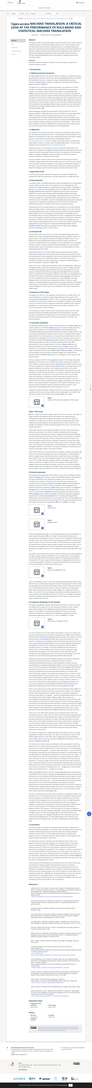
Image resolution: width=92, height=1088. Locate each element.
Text (13, 44)
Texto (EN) (48, 13)
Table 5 (67, 615)
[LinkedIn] (22, 1070)
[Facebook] (24, 1070)
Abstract (14, 40)
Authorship (35, 35)
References (15, 47)
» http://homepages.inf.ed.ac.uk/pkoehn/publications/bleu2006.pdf (52, 896)
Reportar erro (90, 387)
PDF (57, 13)
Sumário (13, 13)
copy (70, 18)
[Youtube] (26, 1070)
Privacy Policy (63, 1085)
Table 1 (65, 394)
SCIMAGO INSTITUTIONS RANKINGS (51, 35)
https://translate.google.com (56, 145)
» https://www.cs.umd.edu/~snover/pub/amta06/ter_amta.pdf (50, 967)
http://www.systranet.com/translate (40, 141)
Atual (27, 13)
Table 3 (68, 502)
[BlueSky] (19, 1070)
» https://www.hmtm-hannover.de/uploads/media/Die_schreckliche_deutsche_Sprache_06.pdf (53, 954)
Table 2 (59, 502)
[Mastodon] (20, 1070)
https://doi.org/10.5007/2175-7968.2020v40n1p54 (54, 18)
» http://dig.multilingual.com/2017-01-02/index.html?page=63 (50, 996)
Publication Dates (16, 51)
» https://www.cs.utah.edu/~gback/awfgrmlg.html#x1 (47, 982)
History (13, 54)
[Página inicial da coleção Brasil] (12, 1066)
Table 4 (50, 536)
